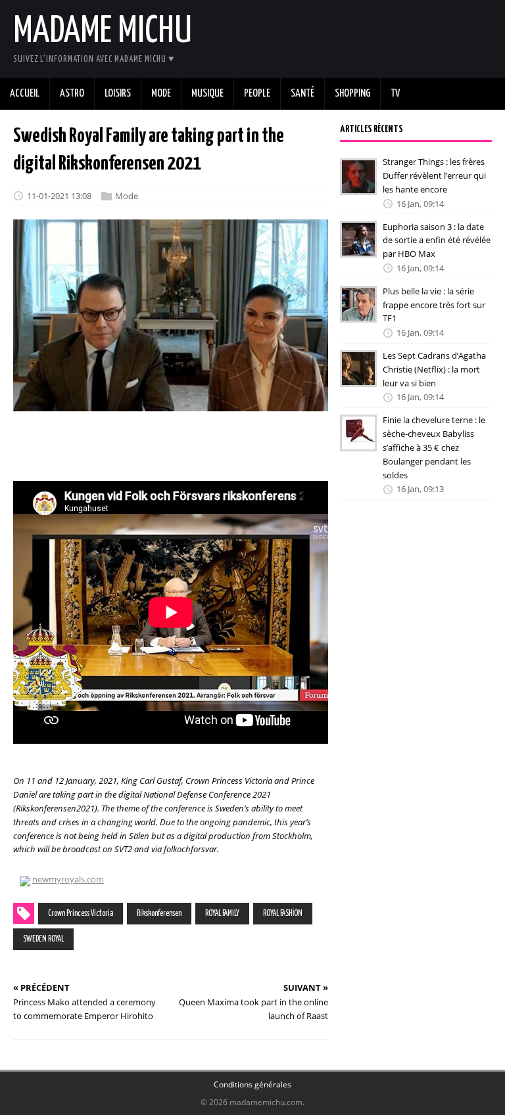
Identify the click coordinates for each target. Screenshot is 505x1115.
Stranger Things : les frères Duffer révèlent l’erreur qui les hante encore (434, 175)
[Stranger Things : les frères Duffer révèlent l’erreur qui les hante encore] (358, 186)
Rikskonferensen (159, 913)
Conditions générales (252, 1084)
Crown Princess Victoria (80, 913)
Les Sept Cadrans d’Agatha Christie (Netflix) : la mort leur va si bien (434, 369)
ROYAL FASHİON (282, 913)
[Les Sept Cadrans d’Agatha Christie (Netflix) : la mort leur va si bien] (358, 378)
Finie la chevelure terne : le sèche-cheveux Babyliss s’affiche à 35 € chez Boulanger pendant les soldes (434, 447)
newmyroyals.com (68, 879)
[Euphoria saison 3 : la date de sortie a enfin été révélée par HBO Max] (358, 249)
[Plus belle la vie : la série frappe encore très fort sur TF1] (358, 313)
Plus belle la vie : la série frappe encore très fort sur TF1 (434, 305)
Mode (126, 196)
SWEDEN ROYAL (43, 939)
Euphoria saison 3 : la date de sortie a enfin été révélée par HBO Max (437, 240)
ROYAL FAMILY (222, 913)
